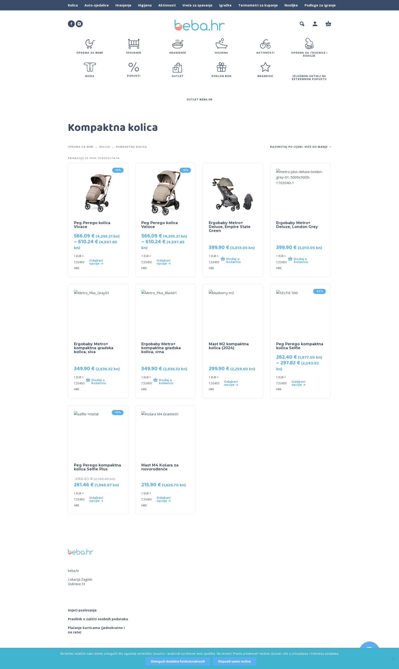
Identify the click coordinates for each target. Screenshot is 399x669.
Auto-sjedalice (97, 5)
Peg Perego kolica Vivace (92, 225)
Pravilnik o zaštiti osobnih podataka (98, 619)
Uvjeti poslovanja (82, 610)
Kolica (73, 5)
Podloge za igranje (320, 5)
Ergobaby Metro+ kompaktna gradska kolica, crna (161, 348)
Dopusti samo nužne (234, 661)
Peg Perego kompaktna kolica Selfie (299, 346)
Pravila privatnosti (245, 653)
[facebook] (71, 23)
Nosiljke (291, 5)
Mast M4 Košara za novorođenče (159, 467)
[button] (302, 24)
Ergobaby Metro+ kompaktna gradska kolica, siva (93, 348)
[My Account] (315, 24)
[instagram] (79, 23)
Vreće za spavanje (197, 5)
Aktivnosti (167, 5)
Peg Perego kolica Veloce (159, 225)
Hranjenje (123, 5)
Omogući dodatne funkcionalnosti (178, 661)
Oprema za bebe (81, 146)
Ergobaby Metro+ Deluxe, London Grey (297, 225)
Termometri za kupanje (258, 5)
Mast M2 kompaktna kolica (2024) (229, 346)
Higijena (145, 5)
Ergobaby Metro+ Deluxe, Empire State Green (230, 227)
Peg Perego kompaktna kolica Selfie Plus (97, 467)
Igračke (225, 5)
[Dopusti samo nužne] (393, 658)
